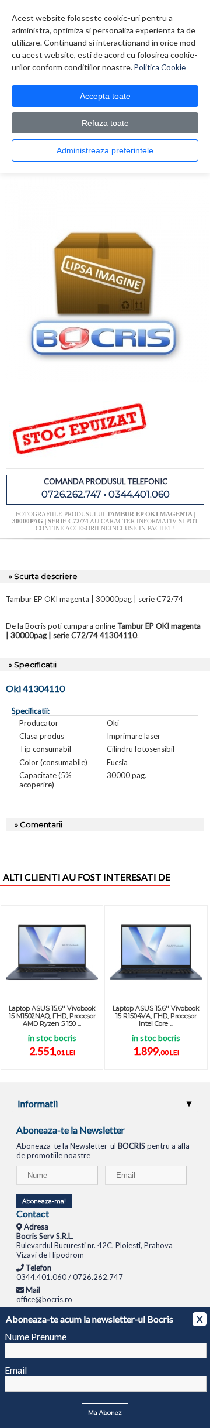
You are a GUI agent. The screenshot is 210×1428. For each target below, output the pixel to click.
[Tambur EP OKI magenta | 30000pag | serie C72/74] (107, 378)
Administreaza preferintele (105, 150)
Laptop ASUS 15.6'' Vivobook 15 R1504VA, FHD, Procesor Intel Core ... (156, 1016)
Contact (32, 1213)
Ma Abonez (105, 1412)
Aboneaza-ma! (44, 1201)
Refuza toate (105, 123)
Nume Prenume (35, 1336)
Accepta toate (105, 96)
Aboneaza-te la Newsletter (70, 1129)
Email (16, 1369)
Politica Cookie (160, 67)
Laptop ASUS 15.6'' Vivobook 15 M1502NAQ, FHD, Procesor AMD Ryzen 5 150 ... (52, 1016)
